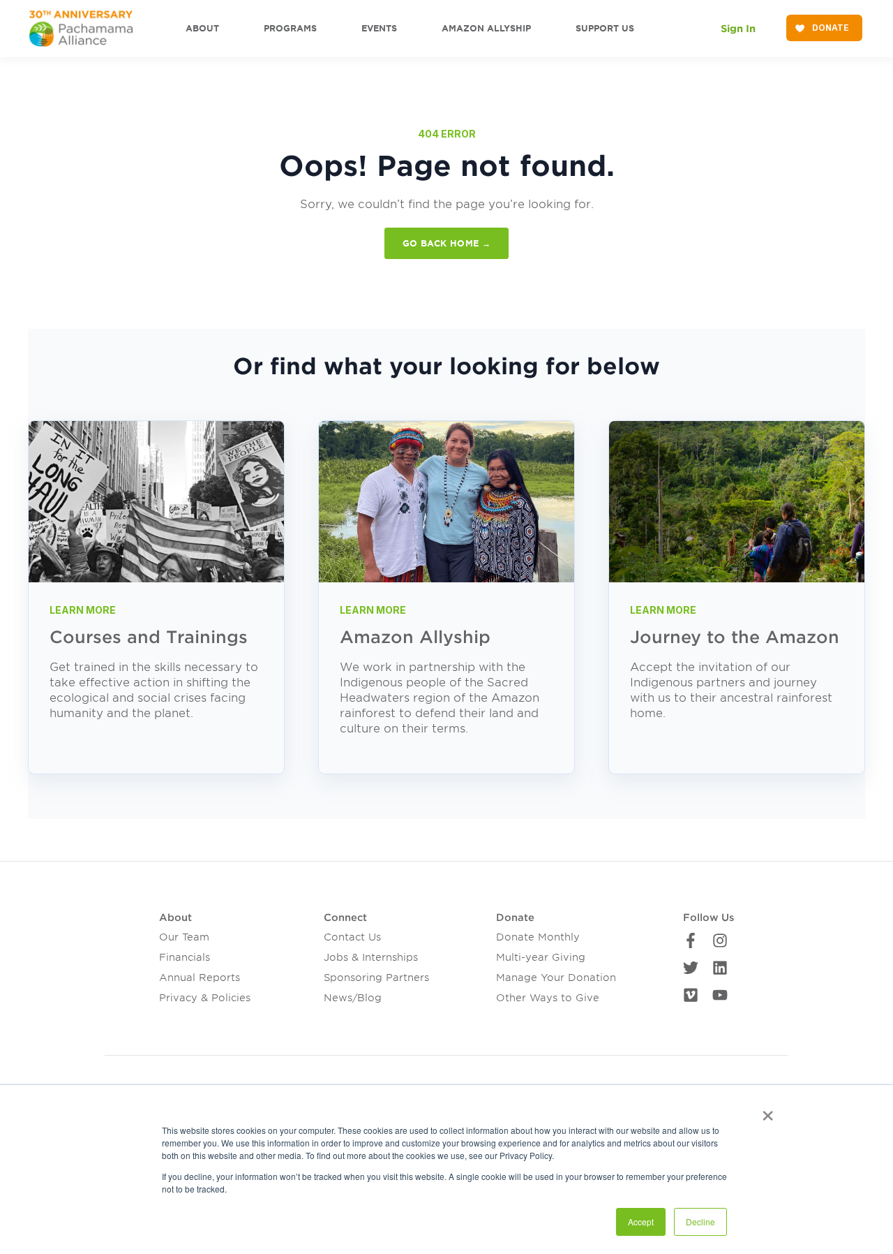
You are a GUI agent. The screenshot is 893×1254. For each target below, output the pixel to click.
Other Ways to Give (547, 997)
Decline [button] (700, 1221)
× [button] (768, 1111)
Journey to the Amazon (734, 637)
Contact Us (352, 937)
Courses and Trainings (149, 637)
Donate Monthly (538, 937)
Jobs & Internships (371, 957)
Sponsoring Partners (376, 977)
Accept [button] (641, 1221)
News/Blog (353, 997)
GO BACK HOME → (446, 243)
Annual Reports (199, 977)
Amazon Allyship (415, 637)
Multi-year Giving (540, 957)
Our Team (184, 937)
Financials (184, 957)
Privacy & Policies (204, 997)
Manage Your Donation (556, 977)
